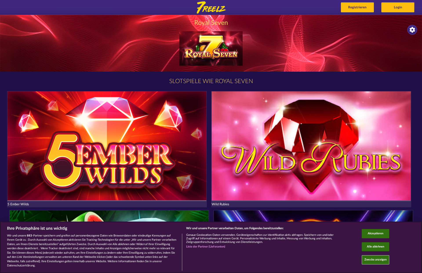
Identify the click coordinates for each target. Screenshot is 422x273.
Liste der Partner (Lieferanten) (206, 246)
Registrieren (357, 7)
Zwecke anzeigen (375, 259)
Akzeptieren (375, 233)
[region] (211, 247)
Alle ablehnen (375, 246)
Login (398, 7)
